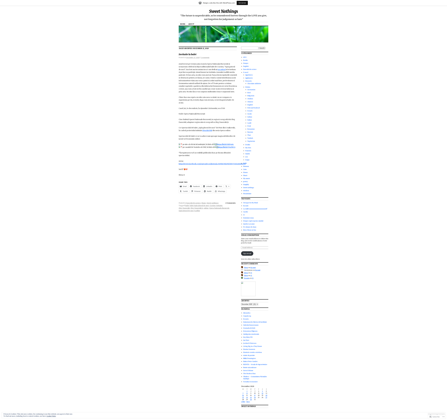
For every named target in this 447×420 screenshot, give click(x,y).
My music (246, 178)
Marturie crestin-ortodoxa (252, 352)
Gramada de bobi (249, 328)
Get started (242, 3)
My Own (248, 148)
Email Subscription (250, 235)
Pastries (248, 151)
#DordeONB (207, 130)
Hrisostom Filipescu (250, 331)
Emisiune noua (248, 218)
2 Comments (230, 203)
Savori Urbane (248, 370)
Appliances (249, 78)
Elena (246, 267)
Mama (245, 172)
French (249, 111)
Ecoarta (246, 278)
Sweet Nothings (223, 11)
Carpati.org (247, 316)
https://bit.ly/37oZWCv (226, 147)
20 (266, 395)
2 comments (205, 57)
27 (266, 397)
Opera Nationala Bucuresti (219, 208)
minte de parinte (249, 355)
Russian (250, 132)
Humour (246, 166)
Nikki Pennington (249, 358)
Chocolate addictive (254, 83)
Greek (249, 114)
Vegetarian (251, 141)
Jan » (248, 402)
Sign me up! (247, 253)
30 (251, 399)
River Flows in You (249, 230)
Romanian (251, 129)
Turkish (250, 138)
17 (255, 395)
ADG (244, 57)
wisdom (246, 190)
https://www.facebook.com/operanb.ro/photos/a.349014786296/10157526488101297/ (212, 164)
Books (245, 60)
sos (246, 157)
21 (243, 397)
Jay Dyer (246, 340)
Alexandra (246, 313)
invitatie (219, 206)
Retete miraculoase (249, 367)
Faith (245, 163)
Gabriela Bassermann (250, 325)
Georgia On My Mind (250, 203)
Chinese (250, 102)
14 (243, 395)
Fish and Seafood (253, 108)
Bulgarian (250, 96)
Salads (247, 154)
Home (182, 24)
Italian (249, 120)
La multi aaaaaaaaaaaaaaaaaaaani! (255, 209)
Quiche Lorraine (249, 224)
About (191, 24)
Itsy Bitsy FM (247, 337)
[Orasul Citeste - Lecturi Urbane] (248, 296)
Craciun (212, 206)
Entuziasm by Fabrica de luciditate (255, 322)
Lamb (249, 123)
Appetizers (249, 75)
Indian (249, 117)
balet (187, 206)
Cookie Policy (51, 416)
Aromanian (251, 89)
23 (251, 397)
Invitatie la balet (187, 54)
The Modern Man (249, 373)
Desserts (248, 81)
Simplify (246, 184)
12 (262, 393)
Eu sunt (245, 206)
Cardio (245, 212)
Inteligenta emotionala (251, 334)
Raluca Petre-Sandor (250, 361)
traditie (197, 211)
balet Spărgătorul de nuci (199, 206)
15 (244, 215)
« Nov (243, 402)
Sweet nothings (212, 203)
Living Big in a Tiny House (252, 346)
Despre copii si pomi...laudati (253, 221)
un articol (222, 69)
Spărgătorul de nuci (186, 211)
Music (203, 203)
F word (245, 72)
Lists (245, 169)
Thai (249, 135)
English (246, 66)
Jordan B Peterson (249, 343)
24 (255, 397)
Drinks (247, 145)
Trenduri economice (250, 382)
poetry (245, 181)
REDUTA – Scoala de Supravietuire (255, 364)
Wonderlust (247, 193)
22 (247, 397)
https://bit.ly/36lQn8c (225, 144)
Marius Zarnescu (249, 349)
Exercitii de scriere (193, 203)
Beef (249, 93)
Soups (247, 160)
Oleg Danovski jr (196, 208)
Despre (245, 63)
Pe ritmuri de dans (249, 227)
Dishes (247, 87)
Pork (249, 126)
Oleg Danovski (184, 208)
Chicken (250, 99)
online (206, 208)
